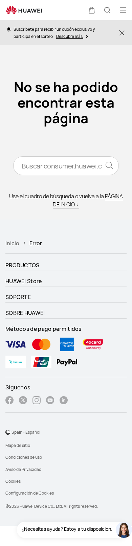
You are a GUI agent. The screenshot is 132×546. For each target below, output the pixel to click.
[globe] (7, 432)
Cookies (13, 481)
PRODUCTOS (22, 265)
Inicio (12, 243)
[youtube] (50, 401)
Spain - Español (26, 432)
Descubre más (69, 36)
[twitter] (23, 401)
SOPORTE (18, 297)
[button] (91, 10)
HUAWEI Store (23, 281)
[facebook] (9, 401)
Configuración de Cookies (29, 493)
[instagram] (36, 401)
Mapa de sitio (17, 445)
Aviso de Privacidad (23, 469)
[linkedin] (64, 401)
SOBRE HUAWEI (25, 313)
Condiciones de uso (23, 457)
